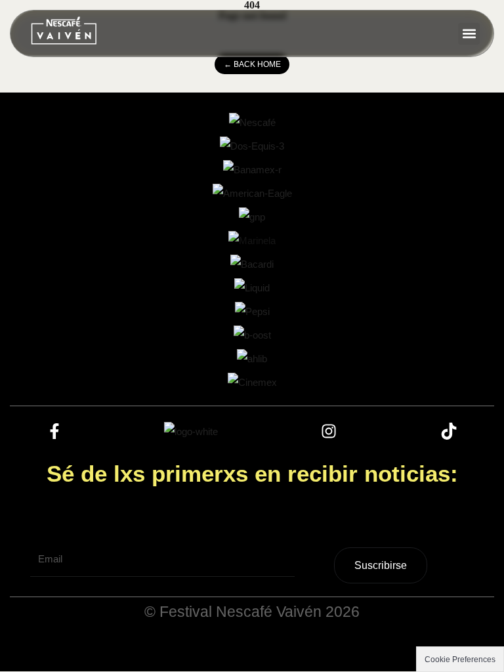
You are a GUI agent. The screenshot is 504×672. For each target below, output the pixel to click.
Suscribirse (380, 565)
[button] (469, 34)
